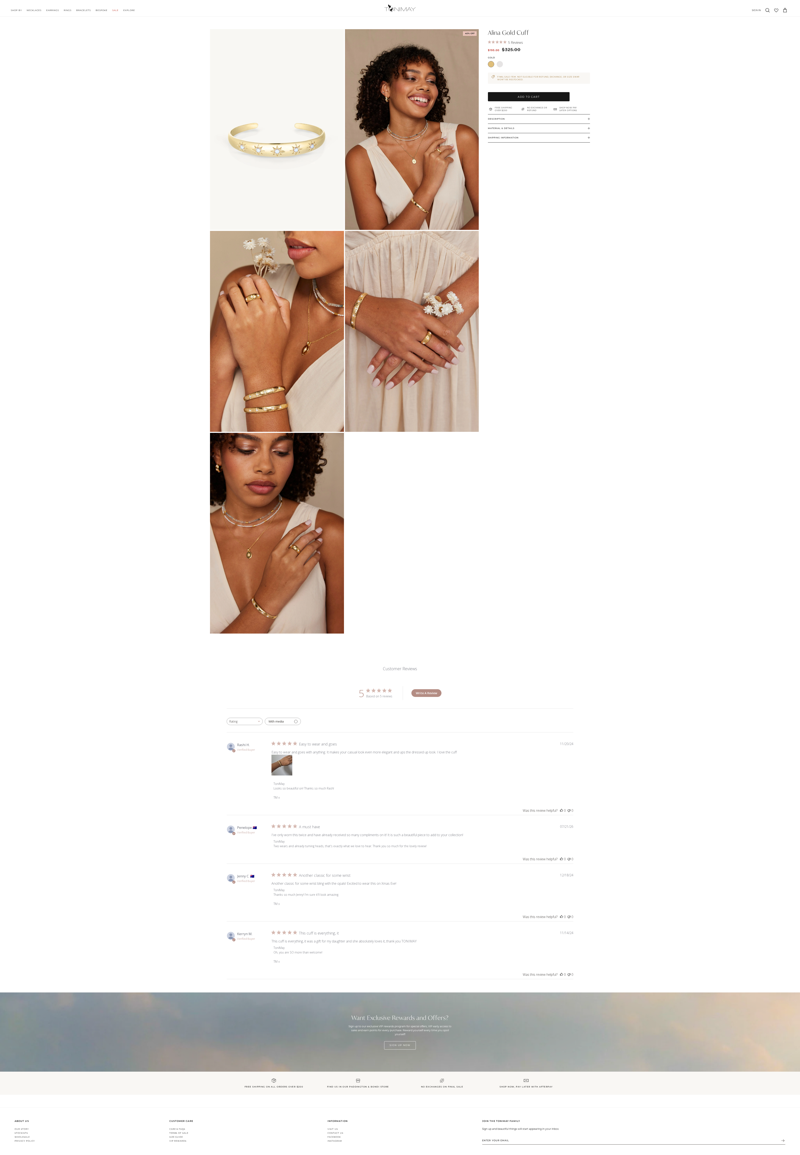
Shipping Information (503, 137)
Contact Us (335, 1133)
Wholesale (22, 1137)
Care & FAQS (177, 1129)
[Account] (755, 10)
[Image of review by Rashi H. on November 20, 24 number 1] (281, 765)
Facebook (334, 1137)
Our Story (22, 1129)
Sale (115, 10)
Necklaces (34, 10)
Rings (67, 10)
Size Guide (176, 1137)
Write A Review (426, 693)
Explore (129, 10)
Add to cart (529, 96)
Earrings (52, 10)
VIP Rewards (178, 1141)
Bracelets (83, 10)
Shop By (16, 10)
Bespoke (102, 10)
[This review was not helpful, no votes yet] (569, 810)
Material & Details (501, 128)
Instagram (335, 1141)
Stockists (21, 1133)
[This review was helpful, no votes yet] (561, 810)
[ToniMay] (400, 8)
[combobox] (245, 721)
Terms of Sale (178, 1133)
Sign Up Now (400, 1045)
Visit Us (333, 1129)
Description (496, 119)
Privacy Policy (25, 1141)
